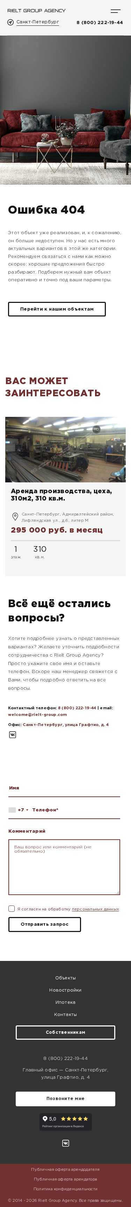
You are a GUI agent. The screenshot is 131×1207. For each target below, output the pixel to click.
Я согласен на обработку (68, 909)
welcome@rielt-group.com (37, 715)
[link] (65, 496)
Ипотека (66, 1002)
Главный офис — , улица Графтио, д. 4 (66, 1073)
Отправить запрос (45, 924)
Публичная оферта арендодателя (65, 1169)
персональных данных (95, 909)
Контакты (65, 1015)
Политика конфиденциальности (65, 1189)
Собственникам (65, 1032)
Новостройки (65, 990)
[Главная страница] (36, 10)
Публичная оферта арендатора (65, 1179)
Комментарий (26, 831)
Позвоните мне (65, 1099)
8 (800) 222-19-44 (100, 23)
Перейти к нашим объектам (57, 309)
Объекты (65, 978)
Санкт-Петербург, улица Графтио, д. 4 (66, 725)
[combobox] (19, 810)
